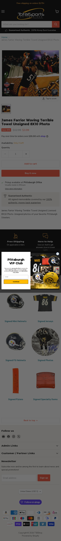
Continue (16, 281)
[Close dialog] (57, 253)
